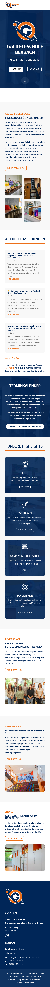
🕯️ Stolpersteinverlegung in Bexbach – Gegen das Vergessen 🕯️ (24, 292)
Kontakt (34, 69)
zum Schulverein (25, 612)
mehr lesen (13, 279)
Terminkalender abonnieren (25, 426)
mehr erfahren (15, 168)
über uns (16, 69)
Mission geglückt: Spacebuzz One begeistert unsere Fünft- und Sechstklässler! (22, 255)
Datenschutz (36, 979)
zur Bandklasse (25, 530)
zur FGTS (25, 487)
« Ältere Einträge (12, 358)
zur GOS (25, 570)
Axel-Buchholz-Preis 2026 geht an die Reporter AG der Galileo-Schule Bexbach (24, 328)
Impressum (23, 979)
